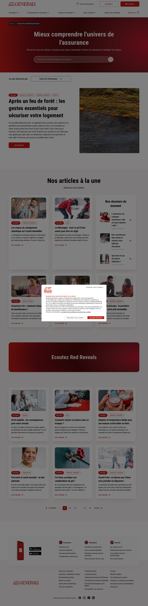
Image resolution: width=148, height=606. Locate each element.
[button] (76, 312)
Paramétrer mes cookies (75, 318)
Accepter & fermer (96, 318)
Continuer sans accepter (94, 287)
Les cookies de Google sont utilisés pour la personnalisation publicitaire (71, 303)
